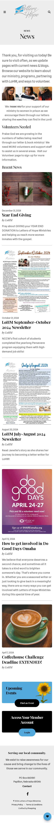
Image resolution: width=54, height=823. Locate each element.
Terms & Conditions (34, 805)
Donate (47, 816)
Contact (27, 786)
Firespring (32, 808)
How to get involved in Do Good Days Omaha (25, 546)
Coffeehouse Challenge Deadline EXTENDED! (23, 659)
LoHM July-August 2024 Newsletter (23, 436)
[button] (4, 12)
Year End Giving (16, 214)
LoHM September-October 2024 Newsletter (26, 325)
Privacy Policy (17, 805)
